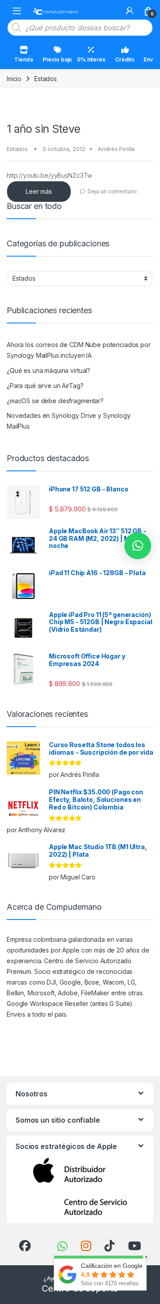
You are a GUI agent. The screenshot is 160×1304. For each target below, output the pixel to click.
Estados (17, 148)
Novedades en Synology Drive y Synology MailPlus (69, 421)
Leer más (39, 191)
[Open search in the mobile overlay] (80, 28)
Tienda (23, 59)
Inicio (14, 78)
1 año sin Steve (43, 128)
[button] (137, 545)
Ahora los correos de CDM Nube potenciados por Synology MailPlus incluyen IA (79, 350)
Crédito (125, 59)
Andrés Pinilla (116, 148)
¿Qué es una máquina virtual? (48, 370)
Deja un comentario (112, 191)
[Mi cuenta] (130, 10)
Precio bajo (57, 59)
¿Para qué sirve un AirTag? (45, 385)
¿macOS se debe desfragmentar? (55, 401)
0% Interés (91, 59)
